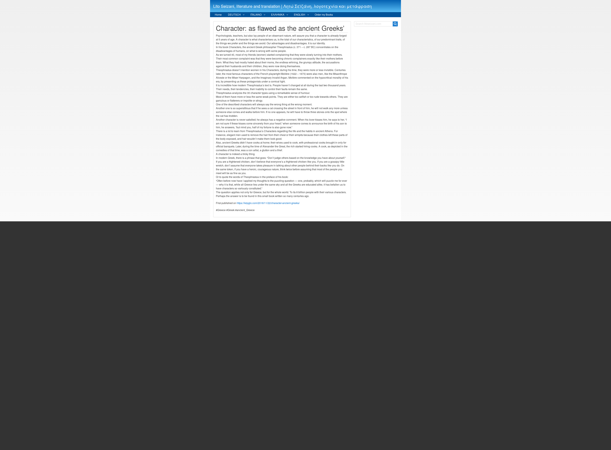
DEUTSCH (234, 14)
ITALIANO (256, 14)
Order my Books (324, 14)
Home (218, 14)
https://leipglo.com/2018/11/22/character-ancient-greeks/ (268, 203)
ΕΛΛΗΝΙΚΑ (277, 14)
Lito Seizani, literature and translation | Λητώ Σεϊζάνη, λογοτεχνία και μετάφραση (292, 6)
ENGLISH (299, 14)
